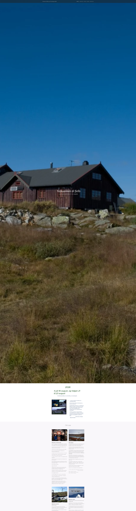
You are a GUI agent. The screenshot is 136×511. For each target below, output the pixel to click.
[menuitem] (77, 1)
